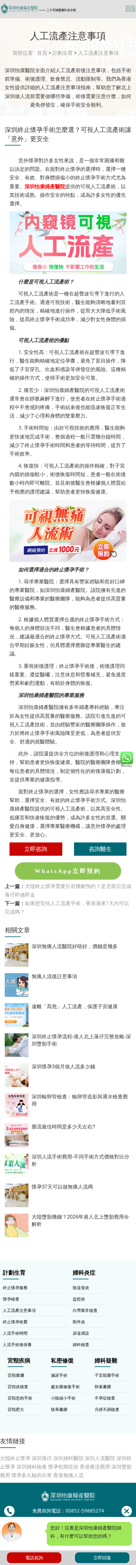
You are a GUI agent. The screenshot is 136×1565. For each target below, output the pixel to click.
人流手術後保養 (17, 1344)
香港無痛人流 (68, 1475)
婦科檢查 (81, 1344)
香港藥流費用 (95, 1466)
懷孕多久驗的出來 (31, 1475)
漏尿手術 (59, 1375)
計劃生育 (63, 52)
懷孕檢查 (11, 1299)
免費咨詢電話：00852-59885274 (68, 1510)
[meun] (130, 8)
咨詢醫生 (100, 849)
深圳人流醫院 (100, 1458)
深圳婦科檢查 (31, 1466)
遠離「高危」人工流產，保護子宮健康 (75, 1006)
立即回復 (102, 1558)
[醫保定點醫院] (47, 8)
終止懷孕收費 (15, 1322)
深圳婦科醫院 (68, 1458)
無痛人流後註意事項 (54, 976)
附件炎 (79, 1322)
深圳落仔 (42, 1458)
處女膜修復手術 (65, 1386)
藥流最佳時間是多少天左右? (63, 1126)
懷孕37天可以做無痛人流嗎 (62, 1186)
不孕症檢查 (105, 1398)
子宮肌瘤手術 (107, 1375)
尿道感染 (81, 1333)
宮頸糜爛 (16, 1375)
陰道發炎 (81, 1287)
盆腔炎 (79, 1299)
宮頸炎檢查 (18, 1386)
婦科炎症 (84, 1273)
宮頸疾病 (19, 1360)
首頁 (42, 52)
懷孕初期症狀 (63, 1466)
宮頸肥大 (16, 1409)
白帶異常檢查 (85, 1310)
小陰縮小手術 (63, 1398)
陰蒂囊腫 (59, 1409)
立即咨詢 (35, 849)
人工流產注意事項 (98, 52)
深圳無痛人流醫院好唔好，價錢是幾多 (75, 946)
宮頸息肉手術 (20, 1398)
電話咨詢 (34, 1558)
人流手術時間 (15, 1333)
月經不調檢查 (107, 1409)
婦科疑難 (106, 1360)
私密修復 (62, 1360)
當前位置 (23, 52)
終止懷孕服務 (15, 1287)
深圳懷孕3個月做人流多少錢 (63, 1066)
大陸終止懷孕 (15, 1458)
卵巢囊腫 (103, 1386)
